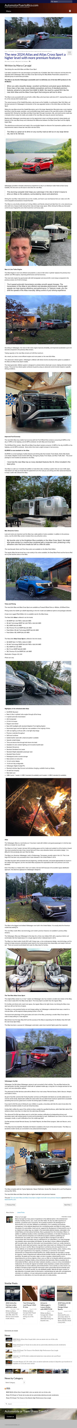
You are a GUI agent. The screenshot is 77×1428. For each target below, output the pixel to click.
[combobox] (15, 1382)
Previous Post (11, 1205)
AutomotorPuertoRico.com (21, 5)
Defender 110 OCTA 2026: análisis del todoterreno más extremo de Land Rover (37, 1356)
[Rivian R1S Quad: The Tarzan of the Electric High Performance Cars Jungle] (25, 1371)
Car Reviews (25, 61)
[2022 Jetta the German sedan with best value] (12, 1293)
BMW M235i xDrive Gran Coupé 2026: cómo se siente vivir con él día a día (35, 1339)
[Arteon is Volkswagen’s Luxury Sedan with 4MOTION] (47, 1293)
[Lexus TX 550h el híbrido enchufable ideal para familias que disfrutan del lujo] (57, 1371)
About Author (10, 1212)
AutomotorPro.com (10, 1199)
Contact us (10, 1416)
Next (70, 1306)
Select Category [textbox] (10, 1382)
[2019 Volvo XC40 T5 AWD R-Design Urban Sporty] (64, 1293)
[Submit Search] (51, 1)
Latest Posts (21, 1212)
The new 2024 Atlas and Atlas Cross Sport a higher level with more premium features (35, 1198)
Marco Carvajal (10, 61)
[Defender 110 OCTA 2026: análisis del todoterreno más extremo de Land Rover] (33, 1371)
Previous (6, 1306)
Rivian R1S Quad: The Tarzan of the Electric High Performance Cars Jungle (35, 1350)
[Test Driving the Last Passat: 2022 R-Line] (29, 1293)
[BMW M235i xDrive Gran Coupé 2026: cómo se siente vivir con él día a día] (9, 1371)
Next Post (67, 1205)
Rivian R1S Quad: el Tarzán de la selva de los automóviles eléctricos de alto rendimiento (39, 1345)
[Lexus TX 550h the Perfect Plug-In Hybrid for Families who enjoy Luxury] (65, 1371)
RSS (8, 1388)
